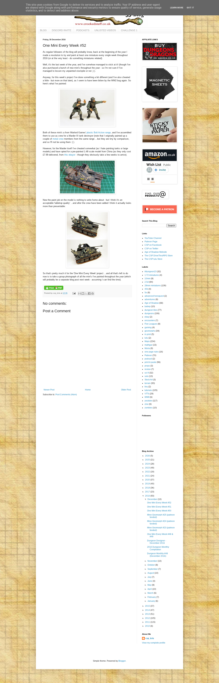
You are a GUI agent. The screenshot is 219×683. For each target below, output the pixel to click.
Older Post (126, 390)
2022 (147, 472)
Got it (190, 8)
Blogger (122, 661)
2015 (147, 606)
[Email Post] (74, 293)
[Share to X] (86, 293)
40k (146, 289)
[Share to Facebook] (89, 293)
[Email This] (79, 293)
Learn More (176, 8)
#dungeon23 (151, 271)
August (150, 573)
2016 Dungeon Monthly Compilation (158, 548)
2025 (147, 460)
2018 (147, 488)
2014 (147, 610)
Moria (147, 348)
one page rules (152, 352)
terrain (148, 383)
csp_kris (149, 638)
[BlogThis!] (83, 293)
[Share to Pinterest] (92, 293)
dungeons (149, 313)
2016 (147, 496)
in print (148, 334)
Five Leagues (151, 324)
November (152, 561)
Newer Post (49, 390)
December (152, 499)
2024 (147, 464)
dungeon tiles (151, 310)
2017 (147, 492)
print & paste (150, 362)
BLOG (43, 30)
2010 (147, 626)
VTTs (147, 393)
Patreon (148, 355)
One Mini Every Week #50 (159, 511)
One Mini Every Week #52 (159, 502)
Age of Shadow (152, 303)
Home (88, 390)
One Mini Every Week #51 (159, 507)
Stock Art (149, 379)
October (151, 565)
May (149, 585)
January (151, 601)
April (149, 589)
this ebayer (69, 154)
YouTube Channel (153, 238)
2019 (147, 483)
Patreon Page (151, 241)
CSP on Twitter (151, 248)
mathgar (148, 345)
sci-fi (147, 373)
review (148, 369)
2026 (147, 456)
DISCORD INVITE (61, 30)
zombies (148, 408)
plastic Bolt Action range (99, 132)
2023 (147, 468)
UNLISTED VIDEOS (105, 30)
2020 (147, 480)
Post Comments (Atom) (66, 394)
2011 (147, 622)
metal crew (58, 139)
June (150, 581)
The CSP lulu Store (153, 259)
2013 (147, 614)
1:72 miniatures (152, 275)
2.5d (147, 282)
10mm (147, 278)
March (150, 593)
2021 (147, 476)
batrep (148, 306)
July (149, 577)
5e (146, 292)
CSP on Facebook (153, 245)
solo (147, 376)
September (152, 569)
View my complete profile (153, 643)
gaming (148, 327)
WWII (147, 397)
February (151, 597)
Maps (147, 341)
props (147, 366)
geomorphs (150, 331)
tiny (146, 386)
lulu (146, 338)
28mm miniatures (153, 285)
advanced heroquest (154, 296)
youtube (148, 401)
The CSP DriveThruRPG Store (159, 255)
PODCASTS (82, 30)
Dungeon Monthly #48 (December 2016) (157, 554)
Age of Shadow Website (156, 252)
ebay (147, 317)
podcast (148, 359)
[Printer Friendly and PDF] (53, 289)
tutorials (148, 390)
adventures (150, 299)
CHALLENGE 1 (129, 30)
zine (147, 404)
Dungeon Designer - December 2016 (156, 541)
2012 (147, 618)
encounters (150, 320)
